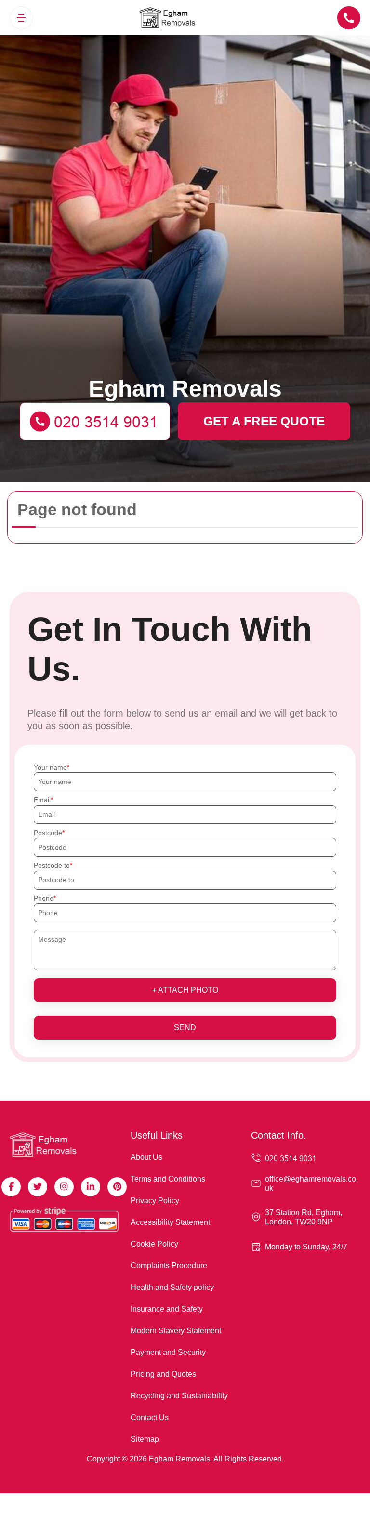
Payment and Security (168, 1352)
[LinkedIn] (90, 1186)
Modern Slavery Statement (176, 1331)
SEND (185, 1027)
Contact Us (150, 1417)
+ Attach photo (185, 990)
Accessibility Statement (170, 1222)
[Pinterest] (117, 1186)
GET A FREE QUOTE (264, 421)
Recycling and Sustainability (179, 1396)
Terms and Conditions (168, 1179)
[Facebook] (11, 1186)
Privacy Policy (155, 1200)
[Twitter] (37, 1186)
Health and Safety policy (172, 1287)
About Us (146, 1157)
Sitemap (145, 1439)
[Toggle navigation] (21, 17)
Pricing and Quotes (163, 1374)
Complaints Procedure (169, 1265)
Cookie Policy (154, 1244)
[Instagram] (64, 1186)
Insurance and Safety (167, 1309)
